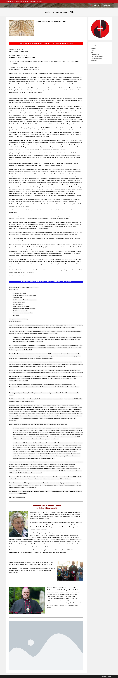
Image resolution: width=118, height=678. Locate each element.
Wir (92, 52)
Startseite (93, 48)
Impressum (94, 60)
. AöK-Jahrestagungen (96, 58)
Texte (92, 50)
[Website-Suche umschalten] (112, 5)
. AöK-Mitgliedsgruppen (97, 56)
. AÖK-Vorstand (95, 54)
